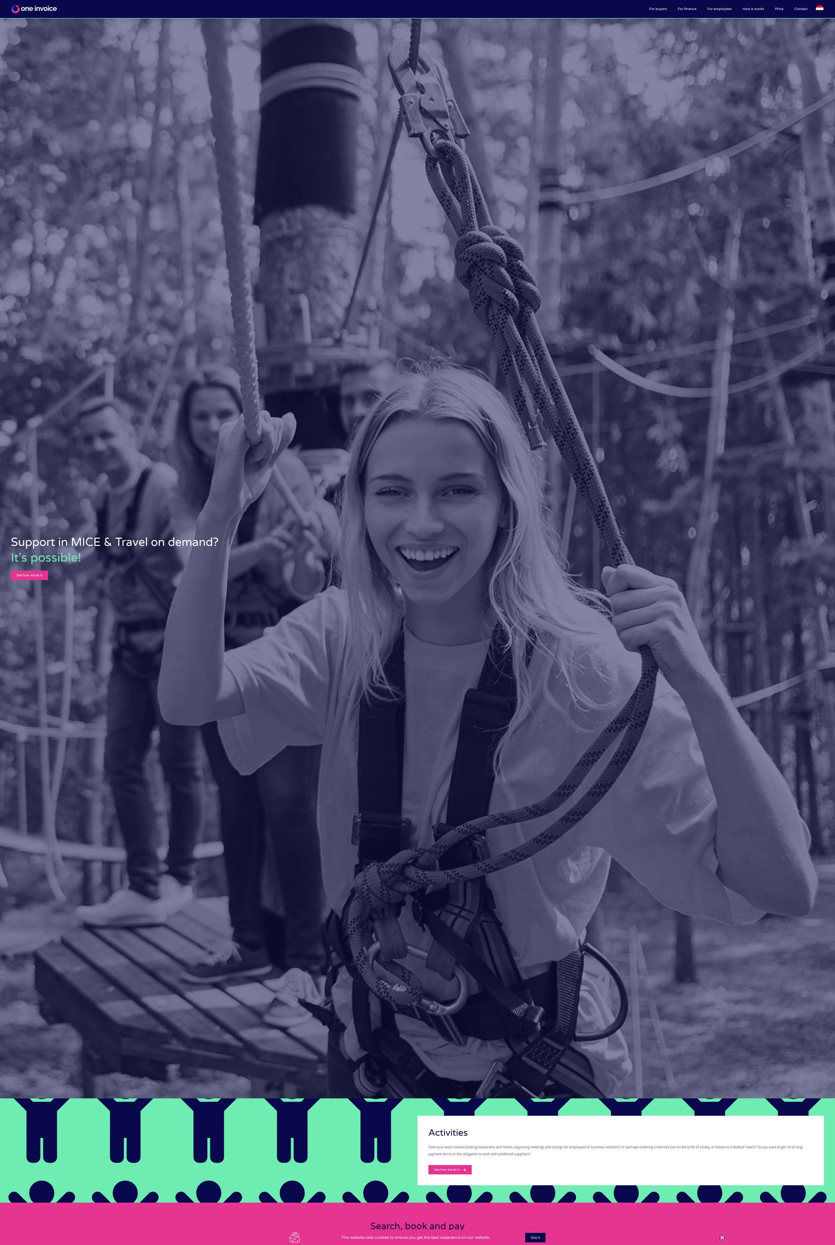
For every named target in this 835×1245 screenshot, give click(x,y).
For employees (719, 9)
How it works (753, 9)
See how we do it (29, 575)
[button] (722, 1237)
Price (779, 9)
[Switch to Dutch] (820, 9)
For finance (687, 9)
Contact (801, 9)
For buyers (658, 9)
